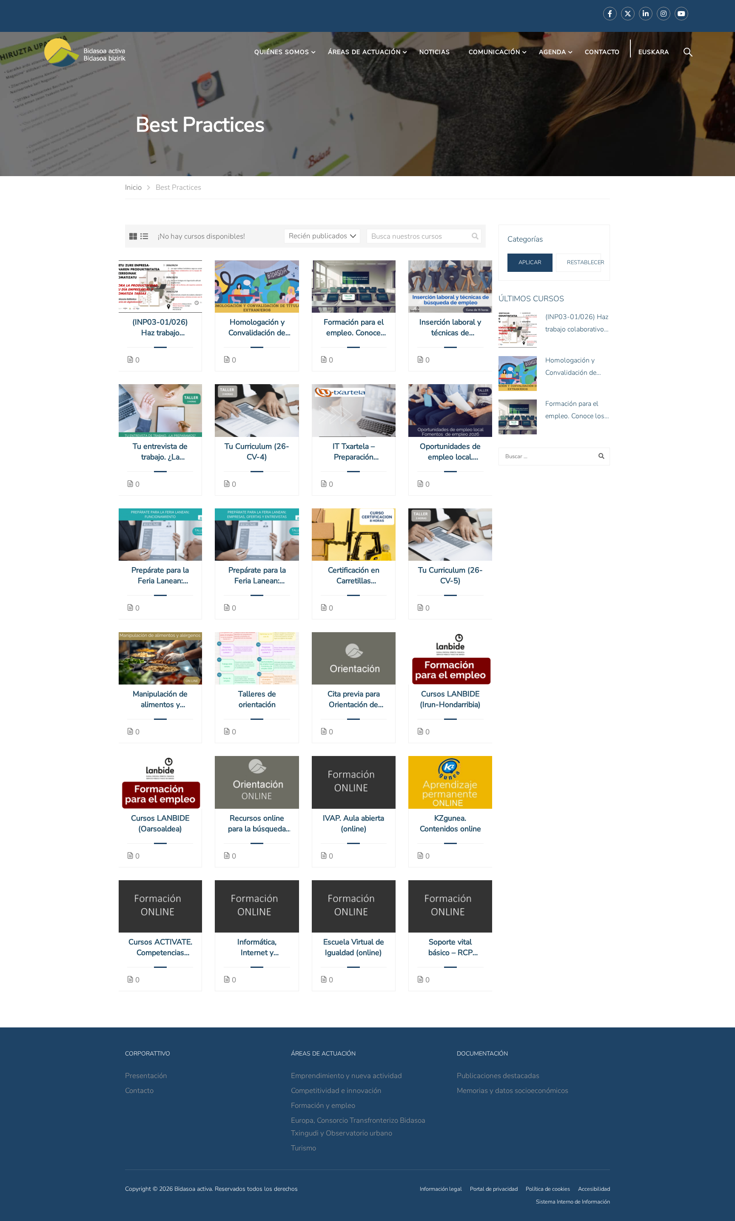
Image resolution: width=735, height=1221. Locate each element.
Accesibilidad (594, 1189)
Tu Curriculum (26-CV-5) (450, 575)
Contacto (602, 52)
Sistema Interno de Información (573, 1202)
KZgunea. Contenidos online (450, 823)
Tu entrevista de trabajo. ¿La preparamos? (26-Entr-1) (160, 451)
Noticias (434, 52)
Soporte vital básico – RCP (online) (450, 947)
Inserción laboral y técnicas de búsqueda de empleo (450, 327)
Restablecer (584, 262)
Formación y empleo (323, 1105)
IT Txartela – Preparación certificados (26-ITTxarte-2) (354, 451)
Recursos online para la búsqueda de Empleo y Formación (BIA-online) (257, 823)
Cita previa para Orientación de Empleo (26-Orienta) (354, 699)
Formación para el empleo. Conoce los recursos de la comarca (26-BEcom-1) (354, 327)
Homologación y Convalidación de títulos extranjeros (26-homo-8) (257, 327)
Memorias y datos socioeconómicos (512, 1090)
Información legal (441, 1189)
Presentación (146, 1076)
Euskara (653, 52)
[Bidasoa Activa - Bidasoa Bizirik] (85, 52)
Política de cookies (548, 1189)
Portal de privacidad (494, 1189)
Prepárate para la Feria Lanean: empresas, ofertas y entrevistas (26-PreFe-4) (257, 575)
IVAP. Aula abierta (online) (353, 823)
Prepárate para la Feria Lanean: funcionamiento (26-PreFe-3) (160, 575)
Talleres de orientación (257, 699)
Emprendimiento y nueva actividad (346, 1076)
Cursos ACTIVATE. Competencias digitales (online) (160, 947)
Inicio (133, 187)
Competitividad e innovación (336, 1090)
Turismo (303, 1148)
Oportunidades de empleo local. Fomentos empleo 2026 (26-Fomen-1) (450, 451)
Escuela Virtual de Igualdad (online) (353, 947)
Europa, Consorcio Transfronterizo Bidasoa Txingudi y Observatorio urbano (358, 1126)
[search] (475, 236)
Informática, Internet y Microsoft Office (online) (257, 947)
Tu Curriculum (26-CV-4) (257, 451)
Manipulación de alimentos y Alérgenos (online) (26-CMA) (160, 699)
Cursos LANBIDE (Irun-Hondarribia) (450, 699)
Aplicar (529, 262)
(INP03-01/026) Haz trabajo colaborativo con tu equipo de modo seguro (160, 327)
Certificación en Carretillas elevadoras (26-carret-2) (353, 575)
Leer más (160, 286)
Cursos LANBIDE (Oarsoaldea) (160, 823)
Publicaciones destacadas (498, 1076)
